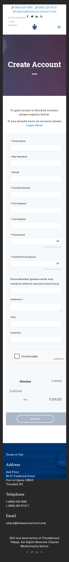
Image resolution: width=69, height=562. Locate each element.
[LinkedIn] (37, 16)
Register (13, 25)
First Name (18, 203)
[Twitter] (32, 16)
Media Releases (17, 18)
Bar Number (18, 156)
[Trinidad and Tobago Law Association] (34, 26)
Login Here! (34, 125)
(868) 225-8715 (47, 7)
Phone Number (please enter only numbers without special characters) (34, 281)
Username (17, 141)
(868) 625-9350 (24, 7)
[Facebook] (27, 552)
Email (14, 172)
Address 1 (16, 299)
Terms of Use (14, 454)
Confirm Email (20, 188)
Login (11, 21)
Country (15, 332)
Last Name (18, 219)
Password (17, 234)
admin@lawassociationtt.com (36, 11)
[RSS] (41, 16)
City (13, 317)
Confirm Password (23, 257)
